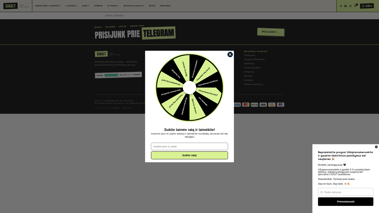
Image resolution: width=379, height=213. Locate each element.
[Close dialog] (230, 54)
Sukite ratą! (189, 155)
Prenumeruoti (345, 201)
